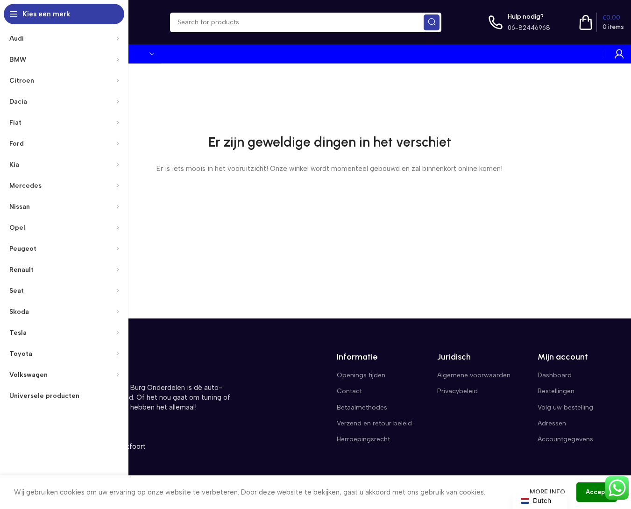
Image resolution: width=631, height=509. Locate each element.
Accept (597, 491)
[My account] (619, 53)
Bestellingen (556, 391)
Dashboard (555, 375)
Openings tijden (361, 375)
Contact (349, 391)
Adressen (552, 423)
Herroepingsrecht (363, 439)
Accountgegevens (565, 439)
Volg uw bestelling (565, 407)
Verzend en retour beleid (374, 423)
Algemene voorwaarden (473, 375)
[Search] (432, 22)
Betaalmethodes (362, 407)
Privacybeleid (457, 391)
